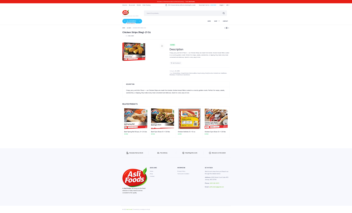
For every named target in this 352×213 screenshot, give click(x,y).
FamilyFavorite (209, 73)
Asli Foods (129, 209)
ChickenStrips (176, 73)
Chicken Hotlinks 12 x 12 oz (186, 131)
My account (132, 5)
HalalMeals (224, 73)
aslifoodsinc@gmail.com (216, 187)
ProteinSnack (179, 74)
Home (209, 21)
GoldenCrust (216, 73)
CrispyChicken (185, 73)
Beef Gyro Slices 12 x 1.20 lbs (160, 131)
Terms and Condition (183, 173)
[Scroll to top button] (348, 209)
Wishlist (139, 5)
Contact (225, 21)
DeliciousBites (193, 73)
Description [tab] (130, 84)
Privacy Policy (181, 171)
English (221, 5)
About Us (124, 5)
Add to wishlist (177, 63)
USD (227, 5)
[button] (162, 46)
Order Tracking (146, 5)
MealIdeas (172, 74)
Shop (215, 21)
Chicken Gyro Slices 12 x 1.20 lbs (215, 131)
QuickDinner (186, 74)
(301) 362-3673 (214, 183)
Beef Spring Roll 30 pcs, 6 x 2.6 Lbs (135, 131)
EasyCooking (201, 73)
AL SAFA (129, 28)
